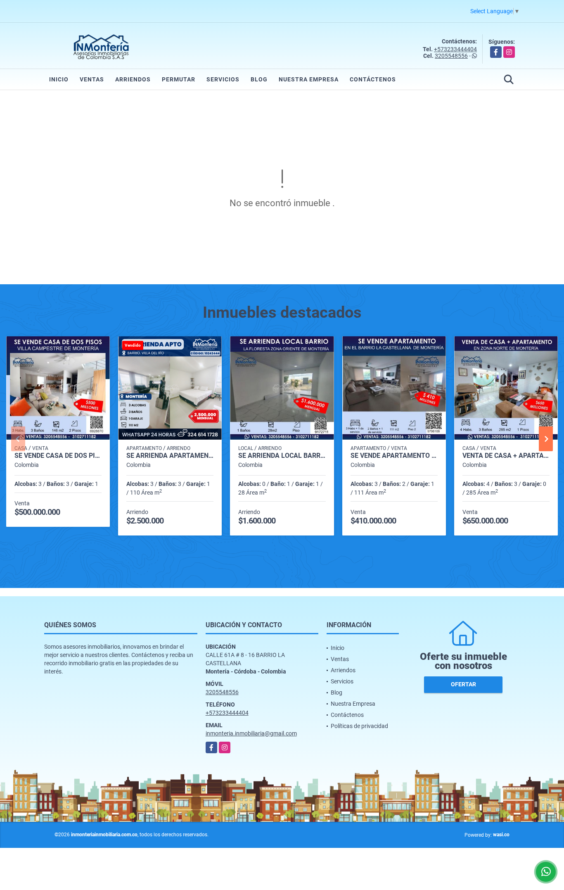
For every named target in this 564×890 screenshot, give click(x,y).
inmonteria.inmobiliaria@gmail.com (251, 733)
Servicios (222, 79)
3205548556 (451, 55)
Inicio (59, 79)
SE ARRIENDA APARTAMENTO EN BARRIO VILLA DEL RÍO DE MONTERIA (169, 455)
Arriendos (133, 79)
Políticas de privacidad (359, 726)
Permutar (178, 79)
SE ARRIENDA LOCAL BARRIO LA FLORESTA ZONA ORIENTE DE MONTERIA (281, 455)
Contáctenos (373, 79)
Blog (259, 79)
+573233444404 (455, 49)
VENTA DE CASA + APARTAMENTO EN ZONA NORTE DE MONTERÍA (506, 455)
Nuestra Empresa (309, 79)
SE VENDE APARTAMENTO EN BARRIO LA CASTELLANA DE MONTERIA (394, 455)
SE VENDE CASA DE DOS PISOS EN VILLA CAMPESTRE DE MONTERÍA (58, 455)
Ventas (92, 79)
